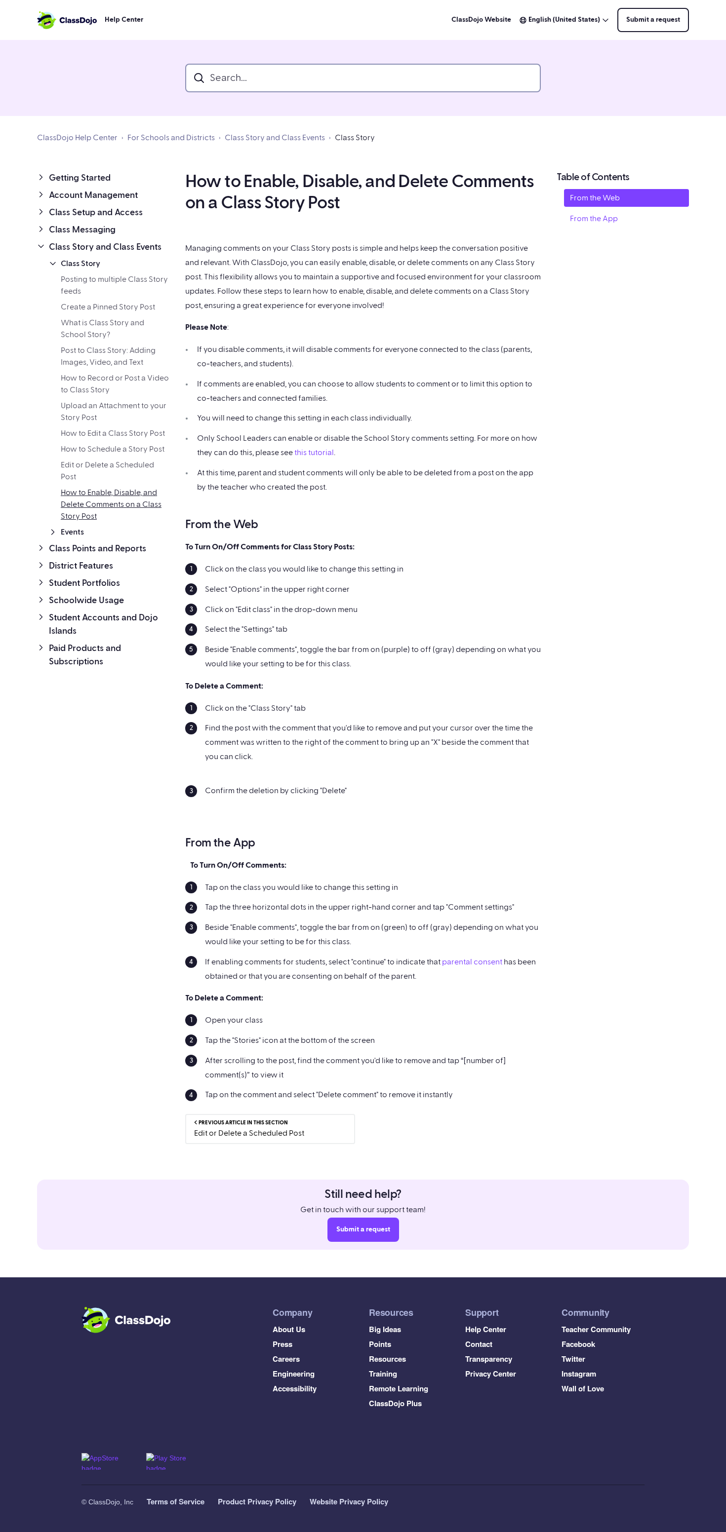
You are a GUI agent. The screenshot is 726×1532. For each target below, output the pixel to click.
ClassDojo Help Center (77, 138)
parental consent (471, 962)
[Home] (67, 20)
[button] (103, 178)
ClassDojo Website (481, 19)
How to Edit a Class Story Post (113, 433)
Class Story (355, 138)
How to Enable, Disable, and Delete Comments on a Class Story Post (111, 504)
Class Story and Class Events (275, 138)
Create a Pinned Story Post (108, 307)
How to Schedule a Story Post (112, 449)
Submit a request (653, 19)
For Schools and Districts (171, 138)
